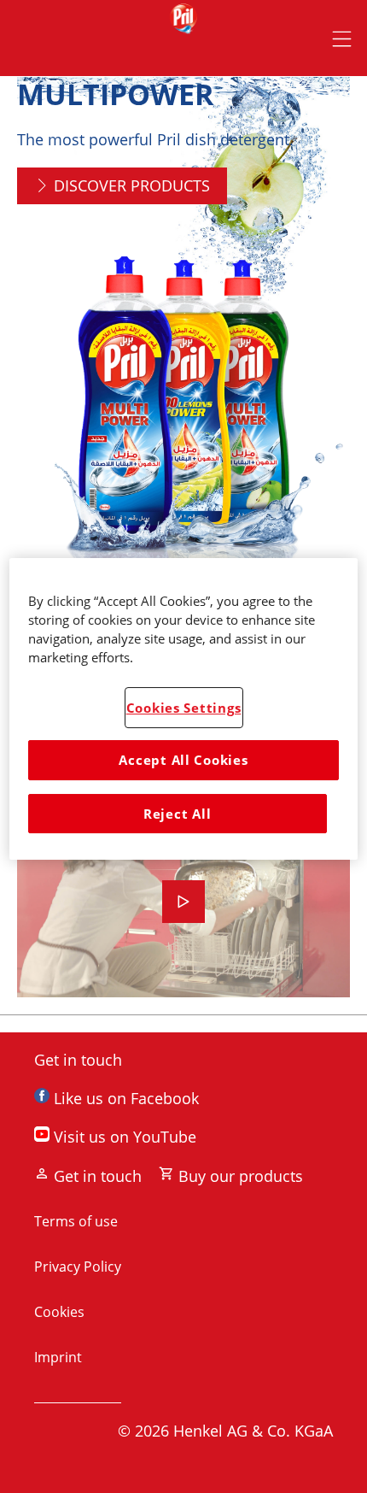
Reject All (177, 813)
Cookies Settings (184, 707)
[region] (183, 709)
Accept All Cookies (183, 759)
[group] (183, 363)
